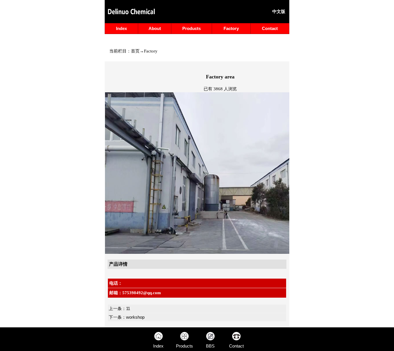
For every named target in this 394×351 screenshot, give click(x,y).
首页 (135, 51)
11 (128, 308)
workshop (135, 317)
